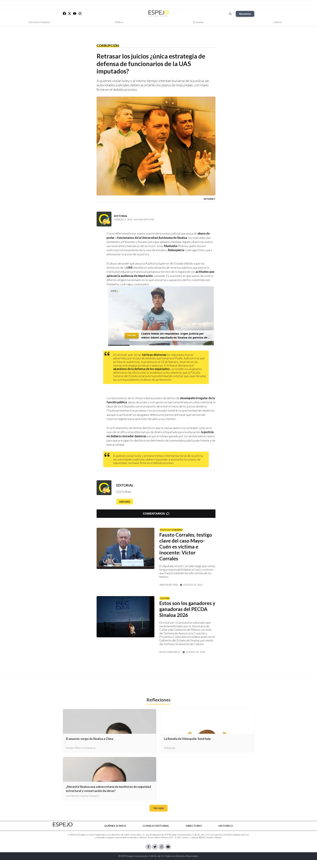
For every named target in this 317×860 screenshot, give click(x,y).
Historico (225, 825)
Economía (198, 22)
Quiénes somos (115, 825)
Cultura (277, 22)
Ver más (124, 501)
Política (119, 22)
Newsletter (245, 14)
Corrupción (108, 45)
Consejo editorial (155, 825)
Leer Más (131, 335)
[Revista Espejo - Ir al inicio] (63, 824)
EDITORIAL (124, 485)
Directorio (194, 825)
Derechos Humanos (39, 22)
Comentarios (154, 513)
